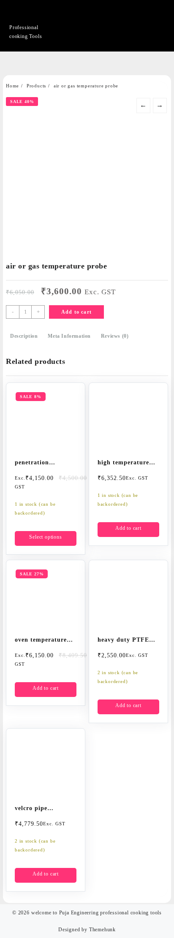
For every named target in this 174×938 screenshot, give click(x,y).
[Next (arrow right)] (159, 469)
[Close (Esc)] (146, 9)
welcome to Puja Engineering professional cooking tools (96, 913)
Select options (45, 537)
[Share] (127, 9)
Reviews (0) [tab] (115, 336)
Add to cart (76, 312)
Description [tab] (24, 336)
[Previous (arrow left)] (15, 469)
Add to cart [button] (128, 528)
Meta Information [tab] (69, 336)
